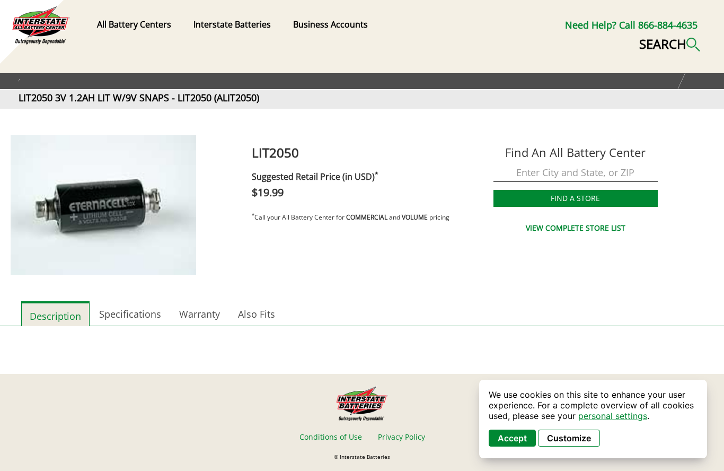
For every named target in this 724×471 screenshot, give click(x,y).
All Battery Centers (134, 24)
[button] (669, 43)
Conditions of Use (330, 437)
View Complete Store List (575, 228)
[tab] (55, 314)
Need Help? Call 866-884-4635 (631, 25)
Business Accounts (330, 24)
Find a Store (575, 198)
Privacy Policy (401, 437)
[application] (593, 419)
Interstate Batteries (232, 24)
